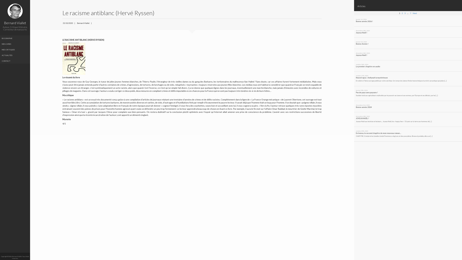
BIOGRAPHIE (7, 38)
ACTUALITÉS (7, 55)
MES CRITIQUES (8, 50)
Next (415, 13)
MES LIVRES (6, 44)
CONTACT (6, 61)
